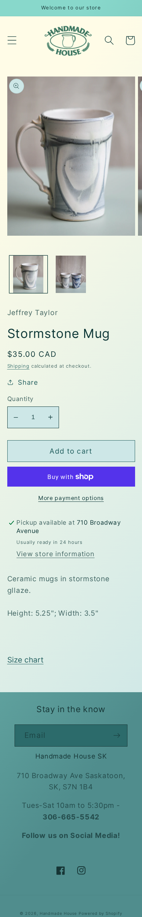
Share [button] (28, 382)
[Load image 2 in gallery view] (71, 274)
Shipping (18, 366)
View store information (55, 554)
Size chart (25, 659)
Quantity (20, 398)
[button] (11, 40)
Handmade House (58, 913)
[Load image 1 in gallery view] (28, 274)
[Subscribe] (116, 735)
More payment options (71, 498)
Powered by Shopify (100, 913)
